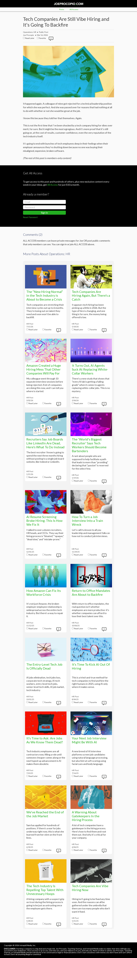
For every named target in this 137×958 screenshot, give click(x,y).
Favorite (42, 38)
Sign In (44, 212)
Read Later (29, 38)
